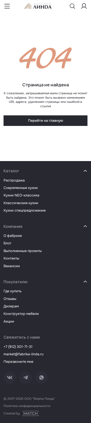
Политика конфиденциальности (27, 406)
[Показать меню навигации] (7, 6)
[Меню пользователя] (83, 6)
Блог (7, 243)
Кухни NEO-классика (21, 195)
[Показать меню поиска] (72, 6)
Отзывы (10, 298)
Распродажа (14, 180)
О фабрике (13, 235)
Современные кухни (21, 187)
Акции (9, 321)
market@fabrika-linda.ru (24, 354)
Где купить (12, 291)
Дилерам (11, 306)
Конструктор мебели (21, 313)
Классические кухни (21, 203)
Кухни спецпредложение (25, 210)
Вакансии (12, 266)
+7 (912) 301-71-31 (18, 346)
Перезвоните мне (18, 361)
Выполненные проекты (23, 251)
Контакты (11, 258)
